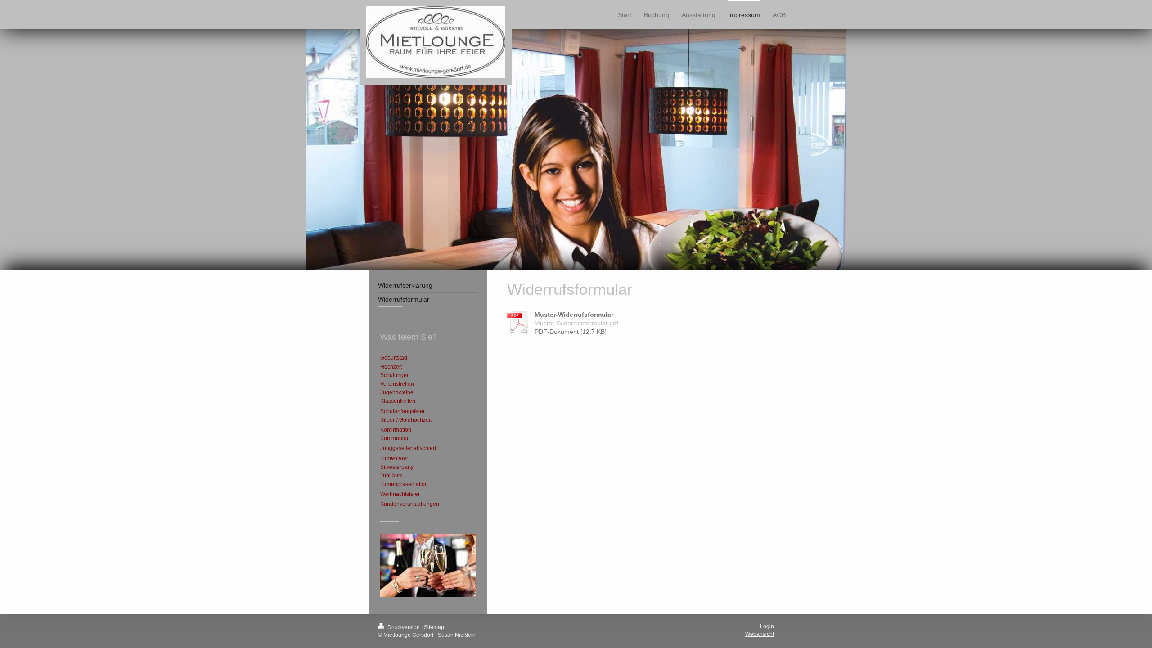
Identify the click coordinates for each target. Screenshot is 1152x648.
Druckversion (403, 627)
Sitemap (434, 627)
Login (767, 626)
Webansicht (759, 634)
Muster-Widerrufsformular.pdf (576, 323)
